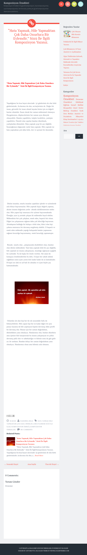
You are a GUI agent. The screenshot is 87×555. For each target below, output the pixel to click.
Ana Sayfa (32, 464)
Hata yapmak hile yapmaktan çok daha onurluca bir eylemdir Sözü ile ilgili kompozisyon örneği (30, 424)
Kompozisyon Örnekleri (16, 3)
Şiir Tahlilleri (79, 122)
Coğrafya (80, 119)
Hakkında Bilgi (26, 421)
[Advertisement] (32, 61)
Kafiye (65, 85)
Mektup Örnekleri (70, 111)
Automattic (30, 551)
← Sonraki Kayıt (11, 464)
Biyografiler (67, 108)
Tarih (81, 111)
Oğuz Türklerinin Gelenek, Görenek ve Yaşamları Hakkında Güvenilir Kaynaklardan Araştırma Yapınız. (72, 62)
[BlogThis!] (9, 416)
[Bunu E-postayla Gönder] (7, 416)
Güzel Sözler (78, 108)
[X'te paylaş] (12, 416)
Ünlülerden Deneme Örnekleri (72, 125)
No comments (26, 430)
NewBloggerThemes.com (59, 551)
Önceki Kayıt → (52, 464)
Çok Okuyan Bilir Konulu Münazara (76, 34)
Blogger (65, 548)
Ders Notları (68, 114)
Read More (39, 455)
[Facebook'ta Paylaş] (14, 416)
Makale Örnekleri (69, 122)
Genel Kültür (77, 105)
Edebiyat (79, 102)
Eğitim (66, 105)
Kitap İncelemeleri (70, 119)
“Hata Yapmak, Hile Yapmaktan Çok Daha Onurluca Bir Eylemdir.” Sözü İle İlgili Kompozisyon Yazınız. (31, 36)
